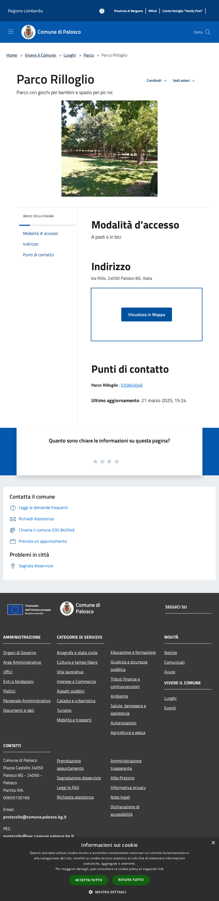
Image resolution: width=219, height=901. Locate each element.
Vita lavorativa (70, 672)
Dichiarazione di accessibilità (125, 810)
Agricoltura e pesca (128, 732)
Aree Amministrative (22, 662)
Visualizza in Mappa (146, 314)
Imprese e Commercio (76, 681)
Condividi (154, 80)
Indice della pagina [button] (38, 216)
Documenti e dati (18, 710)
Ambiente (119, 696)
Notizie (170, 652)
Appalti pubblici (71, 691)
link (160, 869)
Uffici (8, 672)
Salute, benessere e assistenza (128, 709)
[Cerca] (208, 32)
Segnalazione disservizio (79, 778)
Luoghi (70, 55)
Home (11, 55)
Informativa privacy (128, 787)
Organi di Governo (19, 652)
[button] (109, 892)
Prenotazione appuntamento (70, 764)
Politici (9, 691)
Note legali (120, 797)
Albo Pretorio (122, 778)
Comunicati (174, 662)
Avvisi (169, 672)
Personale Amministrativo (26, 700)
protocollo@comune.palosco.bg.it (35, 817)
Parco (89, 55)
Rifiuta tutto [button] (131, 879)
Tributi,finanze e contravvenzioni (125, 683)
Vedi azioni (181, 80)
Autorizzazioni (123, 723)
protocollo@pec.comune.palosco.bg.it (38, 836)
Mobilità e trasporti (74, 720)
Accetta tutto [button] (88, 880)
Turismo (64, 710)
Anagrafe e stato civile (77, 652)
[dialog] (109, 869)
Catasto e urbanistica (76, 700)
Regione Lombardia (25, 10)
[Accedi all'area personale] (102, 11)
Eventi (170, 708)
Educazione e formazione (133, 652)
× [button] (213, 843)
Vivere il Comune (41, 55)
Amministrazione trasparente (126, 764)
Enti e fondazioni (18, 681)
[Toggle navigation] (10, 31)
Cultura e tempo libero (77, 662)
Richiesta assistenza (75, 797)
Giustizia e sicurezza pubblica (129, 666)
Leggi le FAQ (68, 787)
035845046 (132, 385)
